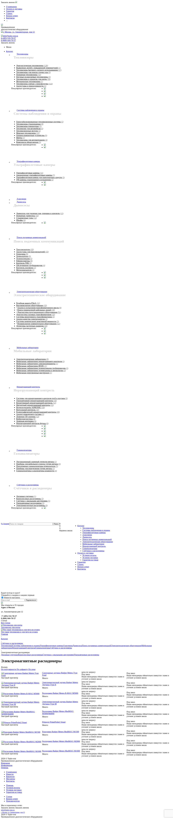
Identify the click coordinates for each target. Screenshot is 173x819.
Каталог (9, 51)
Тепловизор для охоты (10, 627)
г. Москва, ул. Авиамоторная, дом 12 (19, 32)
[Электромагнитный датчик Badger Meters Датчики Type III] (21, 704)
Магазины (10, 779)
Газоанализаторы (89, 548)
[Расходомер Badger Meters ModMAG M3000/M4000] (21, 714)
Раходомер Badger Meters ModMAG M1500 (60, 732)
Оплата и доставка (85, 553)
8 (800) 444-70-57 (8, 40)
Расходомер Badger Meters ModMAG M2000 (61, 741)
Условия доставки (90, 558)
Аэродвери (87, 535)
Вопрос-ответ (83, 567)
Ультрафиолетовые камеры (94, 532)
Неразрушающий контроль (94, 546)
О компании (11, 772)
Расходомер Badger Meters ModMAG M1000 (61, 751)
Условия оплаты (89, 555)
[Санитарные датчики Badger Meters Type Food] (21, 675)
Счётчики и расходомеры (93, 551)
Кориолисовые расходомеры (30, 655)
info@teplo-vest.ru (10, 36)
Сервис (80, 564)
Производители (13, 801)
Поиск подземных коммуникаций (97, 539)
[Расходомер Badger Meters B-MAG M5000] (20, 694)
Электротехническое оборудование (97, 542)
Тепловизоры (88, 528)
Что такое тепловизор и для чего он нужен (19, 632)
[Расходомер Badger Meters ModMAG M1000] (21, 751)
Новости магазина (12, 598)
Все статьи (5, 623)
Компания (5, 763)
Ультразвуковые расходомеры (86, 655)
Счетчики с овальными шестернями (58, 655)
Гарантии (81, 562)
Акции (5, 524)
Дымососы (87, 537)
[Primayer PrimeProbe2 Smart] (14, 722)
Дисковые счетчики (9, 655)
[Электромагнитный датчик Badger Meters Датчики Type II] (21, 685)
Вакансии (10, 776)
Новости (10, 774)
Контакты (81, 569)
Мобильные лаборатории (93, 544)
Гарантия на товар (90, 560)
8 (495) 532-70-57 (8, 38)
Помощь (4, 768)
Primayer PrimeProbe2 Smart (53, 722)
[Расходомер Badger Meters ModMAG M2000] (21, 742)
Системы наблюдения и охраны (96, 530)
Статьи (9, 796)
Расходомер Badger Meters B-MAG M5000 (60, 693)
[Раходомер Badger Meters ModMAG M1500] (20, 732)
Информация (6, 765)
